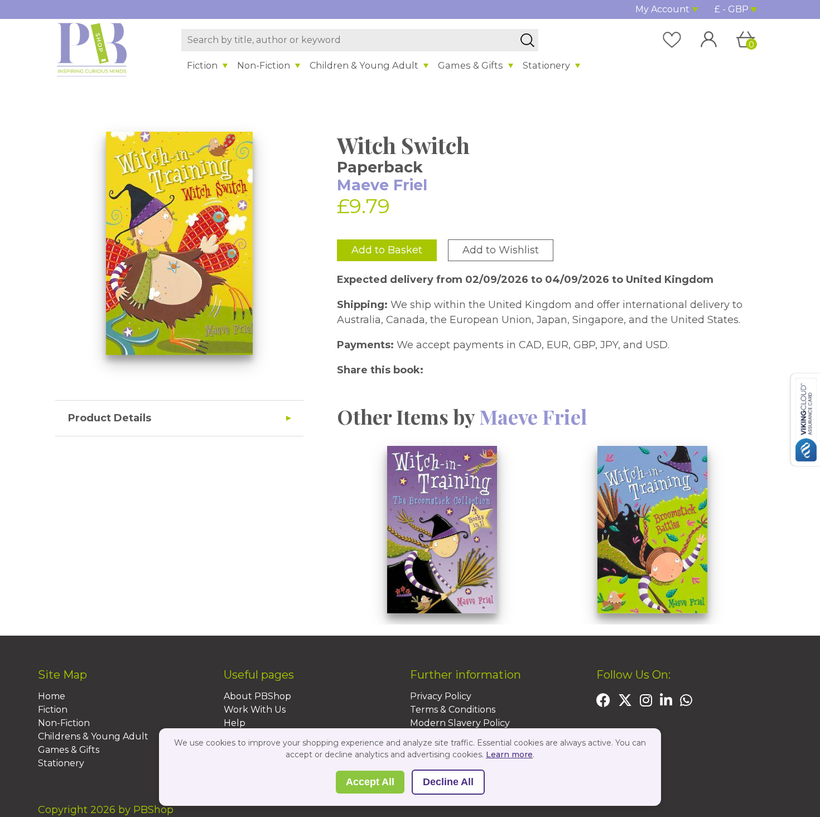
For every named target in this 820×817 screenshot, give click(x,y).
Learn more (509, 754)
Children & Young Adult (364, 65)
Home (51, 696)
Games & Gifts (470, 65)
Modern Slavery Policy (460, 723)
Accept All (370, 781)
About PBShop (257, 696)
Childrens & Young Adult (93, 736)
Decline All (448, 781)
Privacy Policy (440, 696)
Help (234, 723)
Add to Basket (386, 250)
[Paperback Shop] (92, 49)
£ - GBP (732, 9)
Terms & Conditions (452, 709)
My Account (662, 9)
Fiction (202, 65)
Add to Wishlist (500, 250)
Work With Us (255, 709)
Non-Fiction (263, 65)
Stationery (546, 65)
